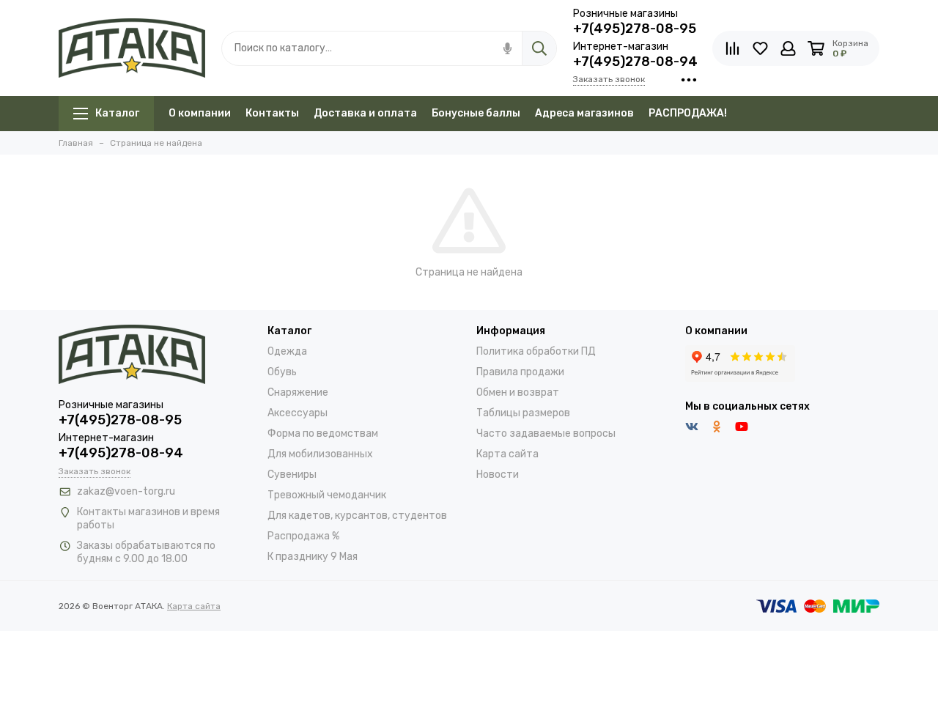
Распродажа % (303, 536)
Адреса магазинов (584, 113)
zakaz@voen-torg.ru (126, 491)
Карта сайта (507, 454)
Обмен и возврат (517, 392)
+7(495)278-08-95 (634, 29)
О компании (200, 113)
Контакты (272, 113)
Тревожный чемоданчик (326, 495)
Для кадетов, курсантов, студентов (357, 515)
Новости (497, 474)
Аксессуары (297, 413)
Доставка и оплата (365, 113)
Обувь (282, 372)
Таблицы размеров (523, 413)
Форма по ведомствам (322, 433)
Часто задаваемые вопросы (546, 433)
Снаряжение (297, 392)
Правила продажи (520, 372)
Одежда (287, 351)
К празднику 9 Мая (312, 556)
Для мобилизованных (320, 454)
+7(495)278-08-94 (635, 61)
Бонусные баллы (476, 113)
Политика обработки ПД (536, 351)
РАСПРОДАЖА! (688, 113)
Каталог (117, 113)
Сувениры (292, 474)
